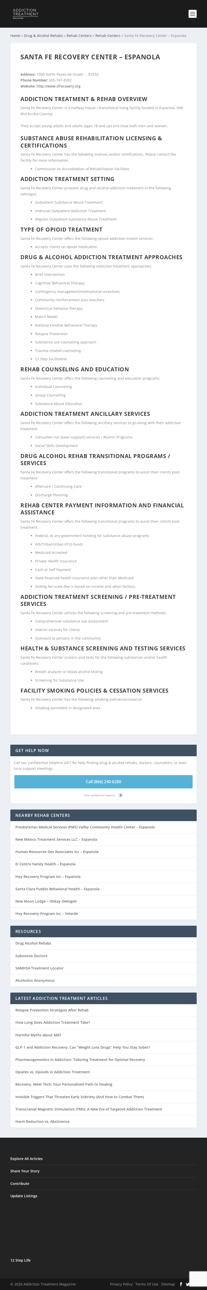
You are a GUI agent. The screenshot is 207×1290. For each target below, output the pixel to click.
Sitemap (168, 1284)
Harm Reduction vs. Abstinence (42, 1121)
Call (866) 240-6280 (103, 781)
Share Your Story (25, 1171)
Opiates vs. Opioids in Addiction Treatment (52, 1072)
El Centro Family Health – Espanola (45, 864)
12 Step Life (20, 1260)
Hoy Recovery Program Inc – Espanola (48, 876)
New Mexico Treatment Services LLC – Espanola (56, 839)
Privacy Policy (121, 1284)
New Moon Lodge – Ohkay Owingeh (46, 901)
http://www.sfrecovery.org (59, 86)
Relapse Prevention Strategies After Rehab (52, 1010)
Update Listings (23, 1195)
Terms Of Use (146, 1284)
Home (15, 35)
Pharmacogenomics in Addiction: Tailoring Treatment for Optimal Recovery (80, 1059)
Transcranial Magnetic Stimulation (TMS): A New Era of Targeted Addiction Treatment (88, 1109)
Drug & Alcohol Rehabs (43, 35)
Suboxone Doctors (31, 955)
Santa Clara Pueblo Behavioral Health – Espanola (57, 888)
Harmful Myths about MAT (38, 1035)
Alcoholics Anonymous (35, 980)
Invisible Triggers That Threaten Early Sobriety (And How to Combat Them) (79, 1096)
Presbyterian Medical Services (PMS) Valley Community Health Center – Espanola (85, 827)
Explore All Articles (26, 1158)
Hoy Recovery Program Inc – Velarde (46, 913)
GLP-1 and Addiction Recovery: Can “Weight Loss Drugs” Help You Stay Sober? (82, 1047)
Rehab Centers (79, 35)
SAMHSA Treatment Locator (39, 968)
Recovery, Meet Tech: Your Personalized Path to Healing (63, 1084)
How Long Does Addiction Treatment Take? (52, 1022)
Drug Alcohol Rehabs (33, 943)
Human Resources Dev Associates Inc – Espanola (57, 851)
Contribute (19, 1183)
